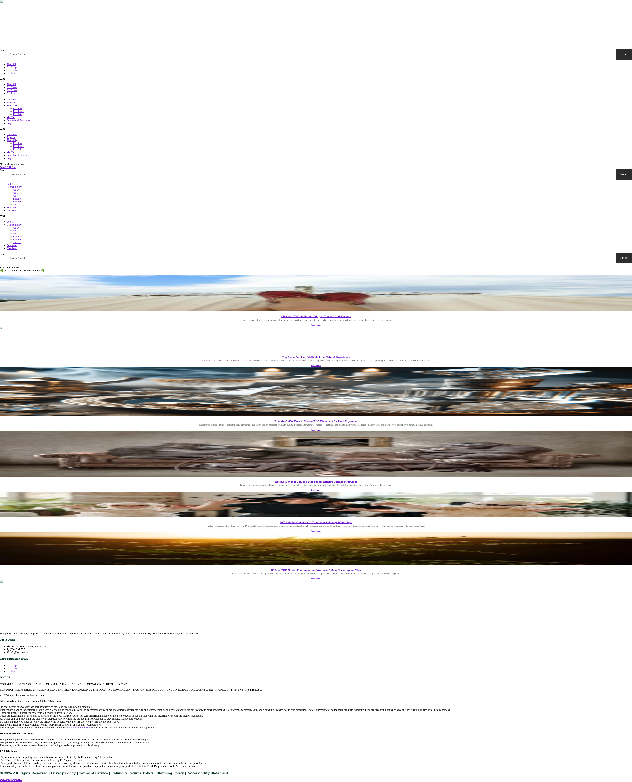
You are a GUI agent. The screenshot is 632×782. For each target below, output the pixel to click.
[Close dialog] (626, 6)
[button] (278, 415)
